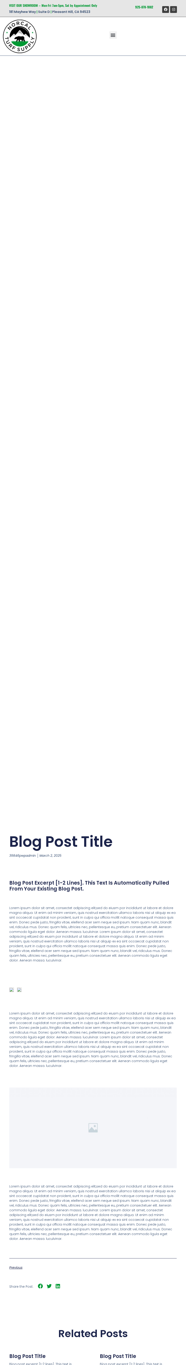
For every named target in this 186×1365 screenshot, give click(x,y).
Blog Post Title (27, 1356)
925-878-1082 (144, 7)
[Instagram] (173, 9)
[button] (113, 35)
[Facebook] (165, 9)
